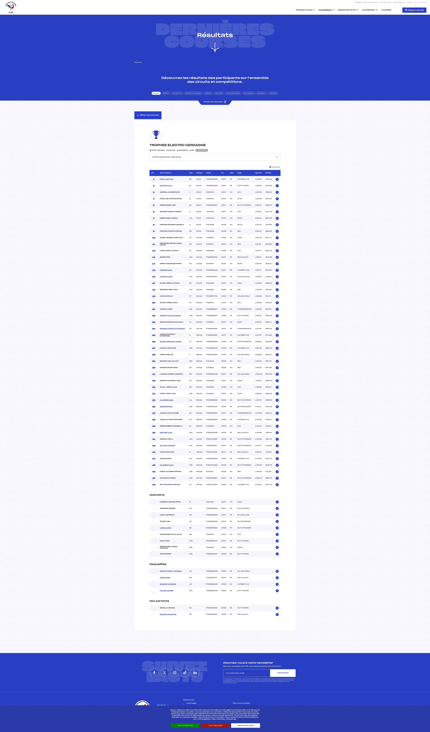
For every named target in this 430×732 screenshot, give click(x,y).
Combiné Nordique (233, 93)
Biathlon (166, 93)
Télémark (273, 93)
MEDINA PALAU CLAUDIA (170, 315)
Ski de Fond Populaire (193, 93)
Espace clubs (385, 2)
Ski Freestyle (248, 93)
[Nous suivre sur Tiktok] (423, 2)
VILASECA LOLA (167, 465)
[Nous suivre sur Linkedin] (425, 2)
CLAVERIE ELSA (166, 400)
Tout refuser (215, 725)
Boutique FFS (399, 2)
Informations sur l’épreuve (166, 157)
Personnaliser (246, 725)
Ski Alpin (156, 93)
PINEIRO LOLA (166, 270)
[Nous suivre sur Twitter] (418, 2)
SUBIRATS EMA (166, 406)
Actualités (386, 10)
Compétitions (325, 10)
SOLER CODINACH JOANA (171, 341)
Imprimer (276, 167)
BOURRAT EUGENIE (168, 584)
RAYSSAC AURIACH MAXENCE (172, 328)
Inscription (283, 673)
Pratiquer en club (304, 10)
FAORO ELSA (165, 577)
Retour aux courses (149, 115)
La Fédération (368, 10)
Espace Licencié (416, 10)
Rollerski (208, 93)
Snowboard (261, 93)
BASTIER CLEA (166, 432)
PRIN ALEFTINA (166, 179)
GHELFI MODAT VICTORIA (171, 571)
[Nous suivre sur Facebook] (415, 2)
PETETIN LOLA (166, 185)
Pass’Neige (191, 703)
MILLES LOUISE (166, 590)
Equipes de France (347, 10)
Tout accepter (185, 725)
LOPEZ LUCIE (165, 528)
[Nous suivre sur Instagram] (420, 2)
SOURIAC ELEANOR (168, 614)
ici (235, 682)
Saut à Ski (218, 93)
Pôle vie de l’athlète (241, 703)
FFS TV (409, 2)
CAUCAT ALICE (166, 276)
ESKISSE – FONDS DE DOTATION (366, 2)
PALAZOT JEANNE (167, 445)
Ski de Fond (177, 93)
